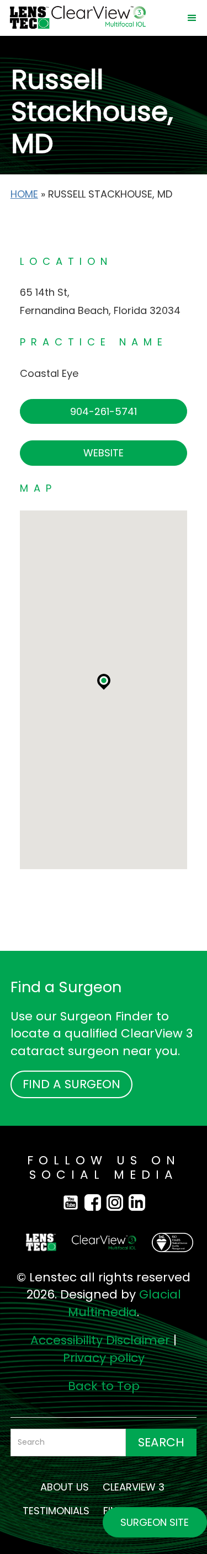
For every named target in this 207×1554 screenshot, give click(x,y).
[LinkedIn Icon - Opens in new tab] (137, 1202)
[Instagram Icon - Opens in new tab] (118, 1202)
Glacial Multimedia (124, 1303)
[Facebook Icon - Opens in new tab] (73, 1202)
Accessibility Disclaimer (100, 1340)
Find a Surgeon (71, 1084)
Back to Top (104, 1386)
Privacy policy (104, 1357)
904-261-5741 (103, 411)
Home (24, 194)
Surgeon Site (154, 1522)
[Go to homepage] (91, 18)
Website (103, 453)
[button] (192, 18)
